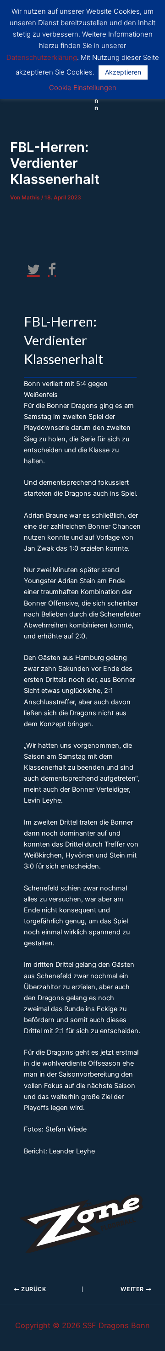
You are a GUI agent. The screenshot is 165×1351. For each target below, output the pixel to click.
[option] (82, 1220)
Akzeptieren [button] (123, 72)
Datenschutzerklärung (41, 57)
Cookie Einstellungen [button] (82, 87)
